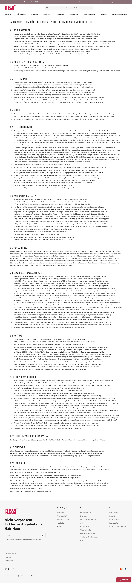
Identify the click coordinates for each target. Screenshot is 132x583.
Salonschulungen (10, 553)
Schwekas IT (31, 576)
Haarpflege (46, 14)
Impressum (84, 516)
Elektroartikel (74, 14)
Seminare (8, 557)
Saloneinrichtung (89, 14)
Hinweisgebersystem (87, 533)
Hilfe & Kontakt (85, 512)
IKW (81, 540)
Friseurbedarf (60, 14)
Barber (59, 526)
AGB (81, 523)
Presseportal (113, 523)
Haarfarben (61, 523)
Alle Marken (8, 14)
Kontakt (112, 516)
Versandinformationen (88, 519)
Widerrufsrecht (85, 530)
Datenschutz (84, 526)
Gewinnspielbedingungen (89, 537)
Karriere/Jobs (114, 519)
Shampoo (60, 512)
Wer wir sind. (113, 512)
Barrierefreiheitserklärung (118, 526)
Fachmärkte (9, 560)
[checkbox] (5, 539)
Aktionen (23, 14)
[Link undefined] (6, 569)
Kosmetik (103, 14)
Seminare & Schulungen (119, 14)
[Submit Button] (42, 535)
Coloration (34, 14)
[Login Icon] (122, 8)
